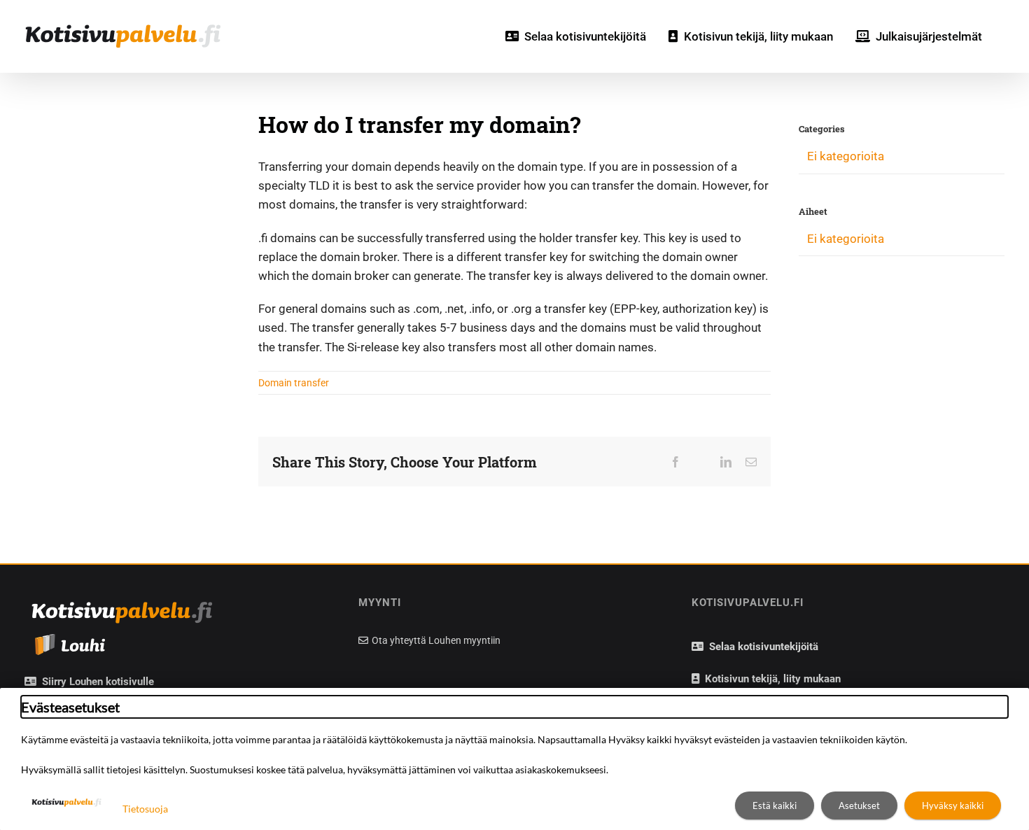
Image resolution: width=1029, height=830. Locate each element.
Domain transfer (293, 382)
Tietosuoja (145, 809)
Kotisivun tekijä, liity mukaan (770, 679)
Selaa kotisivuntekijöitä (761, 646)
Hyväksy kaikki (952, 805)
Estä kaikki (774, 805)
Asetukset (859, 805)
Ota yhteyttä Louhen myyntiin (435, 640)
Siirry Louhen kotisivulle (95, 681)
